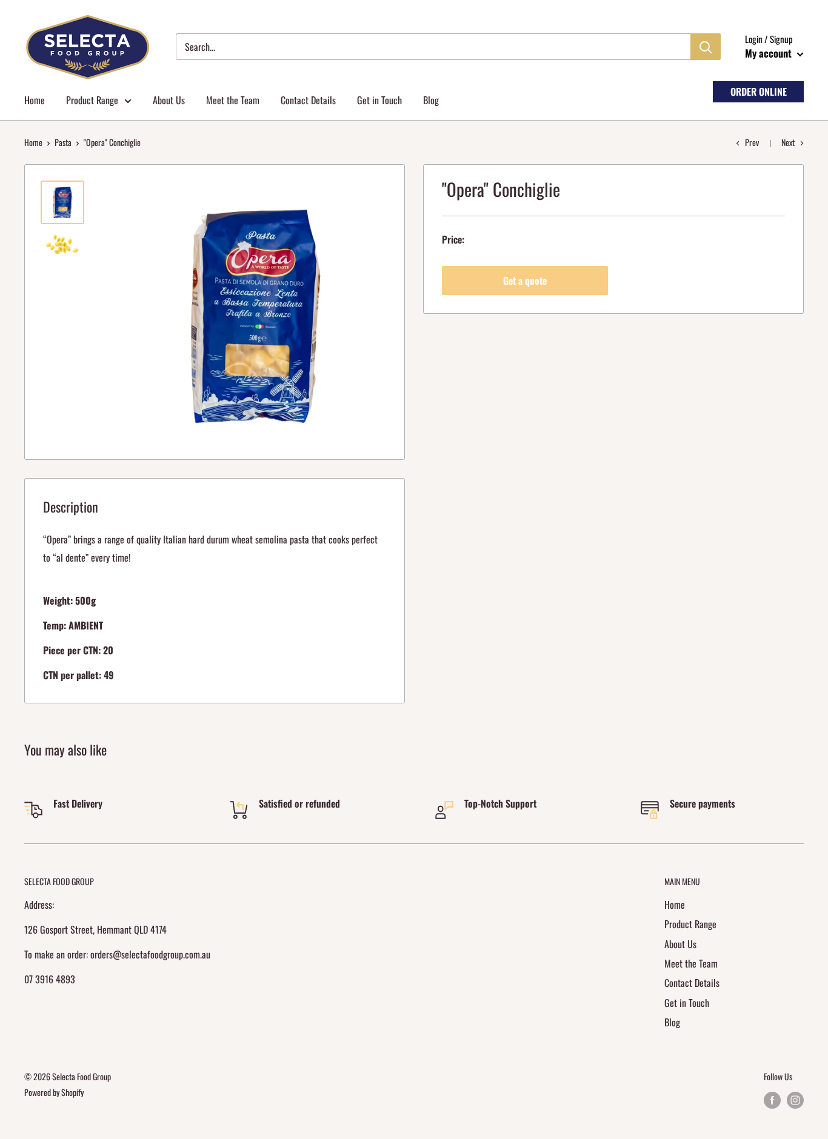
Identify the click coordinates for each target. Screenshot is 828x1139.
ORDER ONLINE (758, 91)
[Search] (705, 46)
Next (788, 142)
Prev (752, 142)
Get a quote (525, 280)
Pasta (63, 142)
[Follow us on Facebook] (772, 1100)
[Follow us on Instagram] (795, 1100)
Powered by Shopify (54, 1092)
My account (769, 53)
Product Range (92, 100)
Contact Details (308, 100)
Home (34, 100)
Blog (431, 100)
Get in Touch (379, 100)
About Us (169, 100)
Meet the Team (232, 100)
